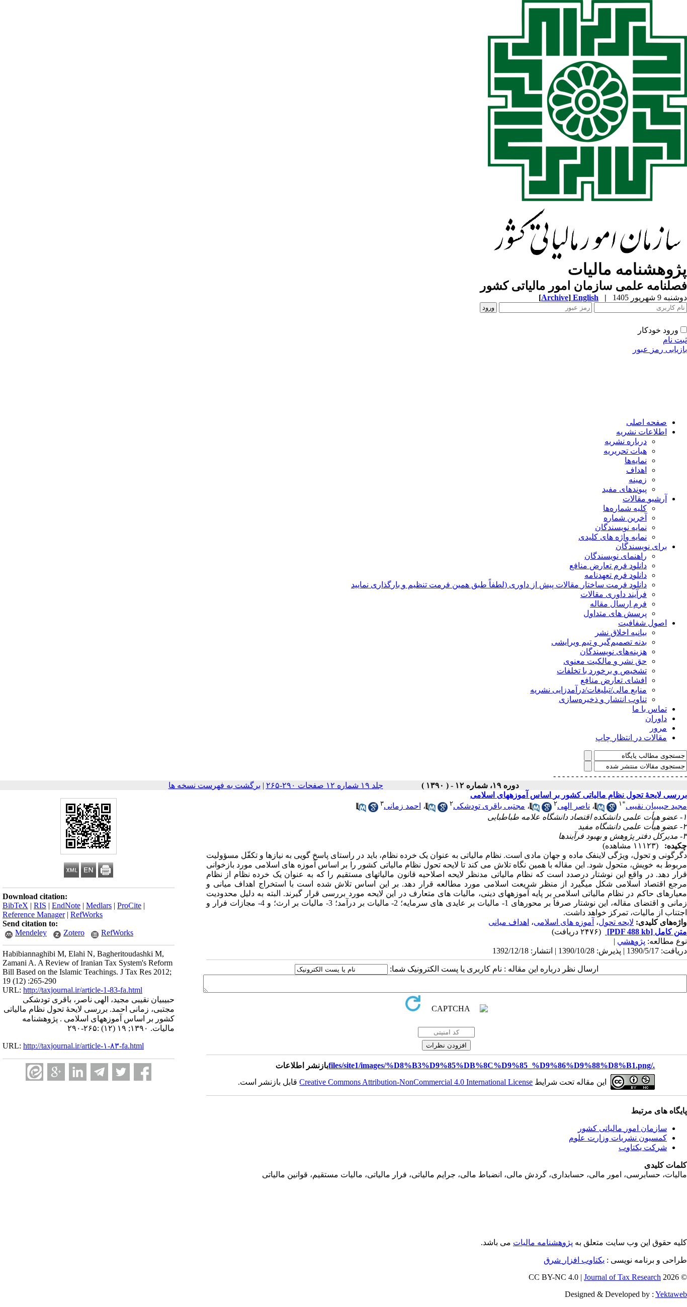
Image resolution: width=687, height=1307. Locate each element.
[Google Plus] (56, 1072)
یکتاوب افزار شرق (574, 1260)
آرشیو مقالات (645, 498)
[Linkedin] (78, 1072)
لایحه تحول (616, 922)
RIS (40, 905)
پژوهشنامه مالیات (543, 1242)
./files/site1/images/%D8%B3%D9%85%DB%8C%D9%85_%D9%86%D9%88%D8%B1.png (491, 1065)
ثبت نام (675, 339)
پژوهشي (631, 941)
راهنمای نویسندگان (615, 556)
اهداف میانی (508, 922)
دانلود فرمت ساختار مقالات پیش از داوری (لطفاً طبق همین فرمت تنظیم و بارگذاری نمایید (499, 584)
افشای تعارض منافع (613, 680)
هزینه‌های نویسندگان (613, 651)
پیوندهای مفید (624, 489)
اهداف (636, 470)
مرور (658, 728)
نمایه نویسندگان (621, 527)
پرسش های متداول (615, 613)
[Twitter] (121, 1072)
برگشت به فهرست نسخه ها (214, 785)
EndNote (66, 905)
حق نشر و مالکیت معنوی (605, 661)
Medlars (99, 905)
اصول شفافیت (642, 623)
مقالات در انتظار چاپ (631, 737)
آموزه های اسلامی (564, 922)
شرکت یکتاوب (643, 1147)
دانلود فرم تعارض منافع (608, 565)
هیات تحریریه (625, 451)
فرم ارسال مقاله (618, 603)
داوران (656, 718)
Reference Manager (34, 914)
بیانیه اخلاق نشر (621, 632)
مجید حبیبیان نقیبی (656, 806)
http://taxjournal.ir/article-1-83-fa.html (82, 990)
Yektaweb (671, 1294)
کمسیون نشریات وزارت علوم (618, 1138)
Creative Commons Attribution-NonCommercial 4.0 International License (416, 1082)
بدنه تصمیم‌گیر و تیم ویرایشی (599, 642)
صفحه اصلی (646, 422)
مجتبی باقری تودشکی (489, 806)
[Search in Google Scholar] (612, 809)
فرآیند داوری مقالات (613, 594)
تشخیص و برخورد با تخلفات (602, 670)
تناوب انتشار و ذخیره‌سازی (603, 699)
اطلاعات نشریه (641, 431)
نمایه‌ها (636, 460)
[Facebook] (142, 1072)
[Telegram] (99, 1072)
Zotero (73, 932)
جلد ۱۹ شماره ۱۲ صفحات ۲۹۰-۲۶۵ (324, 785)
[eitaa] (34, 1072)
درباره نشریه (626, 441)
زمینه (638, 479)
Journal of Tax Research (622, 1277)
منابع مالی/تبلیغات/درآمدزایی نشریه (588, 689)
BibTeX (15, 905)
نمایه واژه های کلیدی (612, 537)
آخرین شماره (625, 517)
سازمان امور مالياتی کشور (622, 1128)
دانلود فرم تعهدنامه (615, 575)
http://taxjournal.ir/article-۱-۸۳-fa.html (83, 1045)
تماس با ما (649, 709)
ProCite (129, 905)
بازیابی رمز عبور (660, 349)
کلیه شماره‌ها (625, 508)
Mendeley (31, 932)
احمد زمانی (402, 806)
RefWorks (86, 914)
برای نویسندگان (641, 546)
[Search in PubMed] (599, 809)
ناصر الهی (573, 806)
